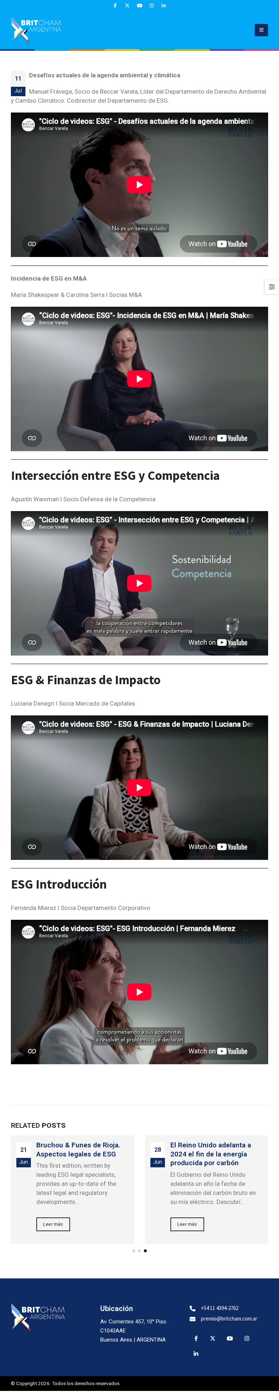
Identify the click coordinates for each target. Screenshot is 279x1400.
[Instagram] (151, 5)
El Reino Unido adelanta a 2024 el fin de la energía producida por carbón (210, 1154)
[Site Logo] (36, 30)
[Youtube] (139, 5)
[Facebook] (115, 5)
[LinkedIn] (163, 5)
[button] (261, 30)
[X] (127, 5)
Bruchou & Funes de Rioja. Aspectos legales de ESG (78, 1149)
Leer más (53, 1224)
